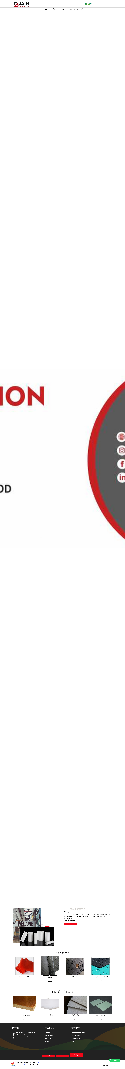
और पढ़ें (70, 924)
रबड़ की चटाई (75, 1041)
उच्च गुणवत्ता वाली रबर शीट (100, 977)
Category (72, 9)
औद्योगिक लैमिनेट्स (76, 1035)
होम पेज (45, 9)
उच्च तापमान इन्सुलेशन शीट (78, 1033)
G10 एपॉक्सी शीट (100, 1015)
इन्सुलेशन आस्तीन (76, 1038)
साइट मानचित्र (49, 1044)
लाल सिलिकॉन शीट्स (24, 977)
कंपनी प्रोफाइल (53, 9)
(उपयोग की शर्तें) (39, 1062)
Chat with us (115, 1060)
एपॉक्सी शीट (75, 1044)
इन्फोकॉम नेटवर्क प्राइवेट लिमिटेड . (23, 1064)
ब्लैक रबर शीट (75, 977)
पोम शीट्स (50, 1015)
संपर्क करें (80, 9)
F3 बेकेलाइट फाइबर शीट (24, 1015)
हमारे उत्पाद (63, 9)
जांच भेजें (24, 981)
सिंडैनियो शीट (75, 1015)
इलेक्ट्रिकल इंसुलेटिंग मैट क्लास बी (50, 977)
